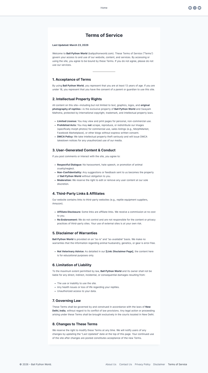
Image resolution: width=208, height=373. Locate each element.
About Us (111, 364)
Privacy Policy (142, 364)
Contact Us (125, 364)
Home (104, 7)
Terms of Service (177, 364)
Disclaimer (159, 364)
